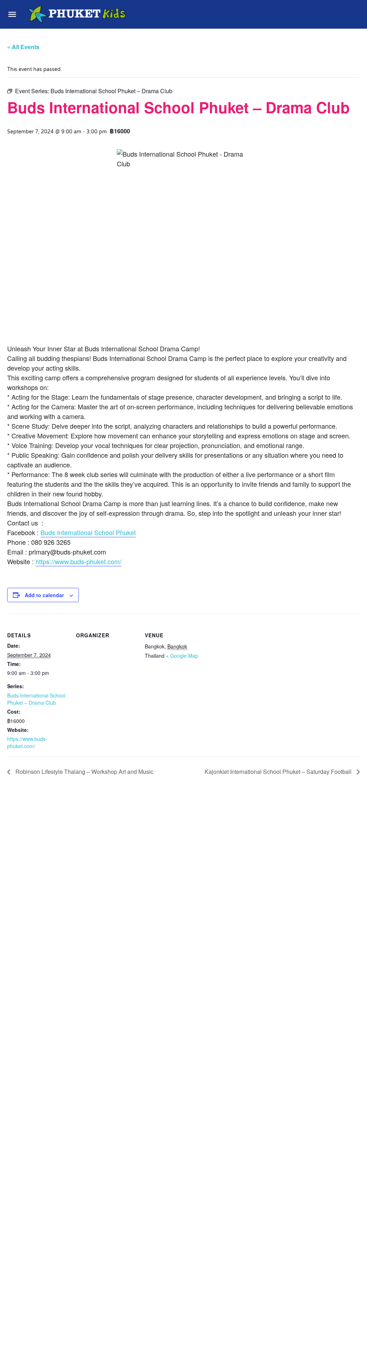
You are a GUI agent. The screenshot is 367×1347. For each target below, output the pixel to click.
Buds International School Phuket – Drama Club (36, 699)
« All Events (23, 47)
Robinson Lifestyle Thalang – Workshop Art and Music (83, 771)
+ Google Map (182, 655)
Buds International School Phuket (88, 532)
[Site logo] (77, 14)
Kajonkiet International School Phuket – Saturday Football (279, 771)
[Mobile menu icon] (12, 14)
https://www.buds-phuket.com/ (78, 561)
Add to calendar (44, 595)
